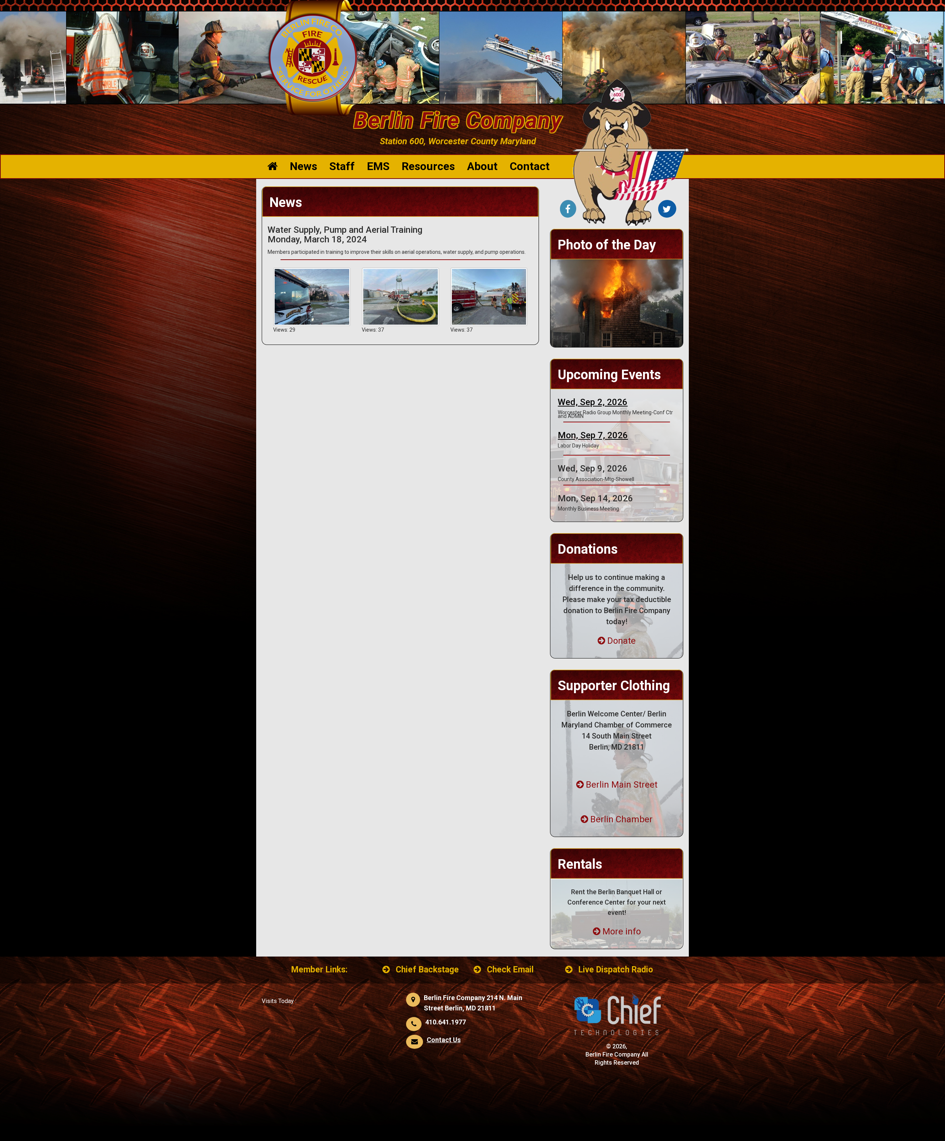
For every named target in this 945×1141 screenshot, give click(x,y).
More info (621, 931)
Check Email (510, 970)
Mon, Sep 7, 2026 (593, 435)
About (482, 166)
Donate (621, 641)
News (303, 166)
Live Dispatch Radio (615, 970)
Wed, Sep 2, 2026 (593, 402)
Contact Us (444, 1040)
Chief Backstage (427, 970)
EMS (378, 166)
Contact (530, 166)
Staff (342, 166)
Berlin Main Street (621, 784)
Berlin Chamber (621, 819)
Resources (428, 166)
